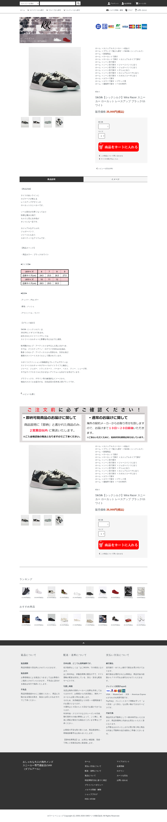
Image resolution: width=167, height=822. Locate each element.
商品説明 (51, 179)
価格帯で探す (108, 84)
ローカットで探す (110, 56)
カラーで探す (108, 78)
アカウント (114, 3)
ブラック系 (121, 81)
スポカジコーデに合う (128, 76)
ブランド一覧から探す (112, 51)
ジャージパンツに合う (128, 65)
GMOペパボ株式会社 (94, 816)
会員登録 (128, 3)
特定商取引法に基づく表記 (96, 780)
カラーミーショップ (55, 816)
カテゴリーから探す (37, 10)
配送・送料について (93, 771)
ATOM (92, 799)
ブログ (130, 10)
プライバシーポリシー (94, 785)
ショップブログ (91, 794)
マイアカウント (123, 761)
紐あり (127, 48)
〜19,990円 (121, 84)
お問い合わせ (142, 10)
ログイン (120, 771)
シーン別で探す (109, 62)
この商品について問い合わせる (112, 156)
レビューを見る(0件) (105, 168)
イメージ (115, 179)
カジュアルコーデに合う (129, 73)
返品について (90, 775)
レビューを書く (29, 394)
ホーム (22, 10)
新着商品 (107, 54)
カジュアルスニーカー (112, 48)
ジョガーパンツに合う (128, 67)
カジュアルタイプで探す (131, 59)
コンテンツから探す (73, 10)
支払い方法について (93, 766)
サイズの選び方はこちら (109, 159)
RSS (86, 799)
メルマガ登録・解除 (116, 10)
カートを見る (122, 775)
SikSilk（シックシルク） (134, 51)
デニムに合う (124, 70)
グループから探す (55, 10)
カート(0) (142, 3)
